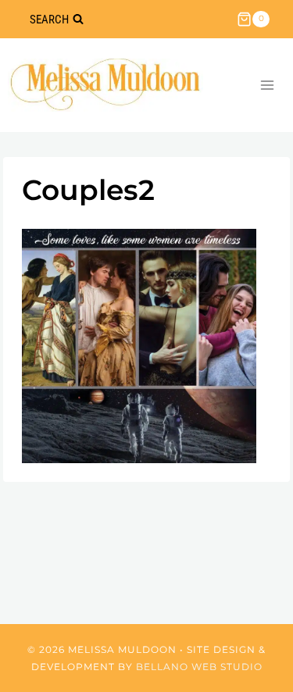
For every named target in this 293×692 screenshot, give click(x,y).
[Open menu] (266, 85)
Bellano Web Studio (199, 666)
